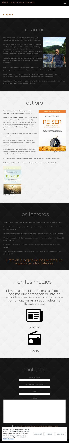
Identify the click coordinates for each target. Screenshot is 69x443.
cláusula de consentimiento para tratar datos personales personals (38, 426)
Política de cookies (8, 439)
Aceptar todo (38, 434)
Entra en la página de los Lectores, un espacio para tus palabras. (34, 261)
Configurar (60, 434)
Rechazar (49, 434)
